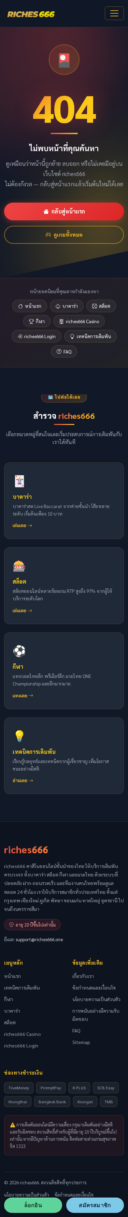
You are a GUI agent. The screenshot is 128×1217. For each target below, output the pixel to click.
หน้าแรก (33, 306)
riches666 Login (40, 336)
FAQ (67, 351)
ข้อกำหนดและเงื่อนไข (94, 987)
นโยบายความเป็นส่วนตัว (96, 999)
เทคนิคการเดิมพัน (94, 336)
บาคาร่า (70, 306)
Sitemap (81, 1042)
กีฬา (40, 321)
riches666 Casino (82, 321)
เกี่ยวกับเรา (83, 976)
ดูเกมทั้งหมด (68, 234)
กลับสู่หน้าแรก (68, 211)
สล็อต (104, 306)
